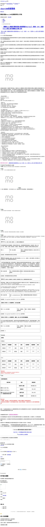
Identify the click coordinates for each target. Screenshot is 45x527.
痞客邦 (8, 451)
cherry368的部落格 (7, 9)
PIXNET (14, 511)
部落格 (4, 20)
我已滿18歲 (2, 524)
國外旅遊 (9, 454)
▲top (1, 456)
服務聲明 (33, 511)
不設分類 (9, 17)
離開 (6, 524)
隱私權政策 (28, 511)
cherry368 (2, 445)
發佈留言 (2, 465)
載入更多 (2, 458)
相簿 (3, 19)
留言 (11, 451)
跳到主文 (2, 11)
